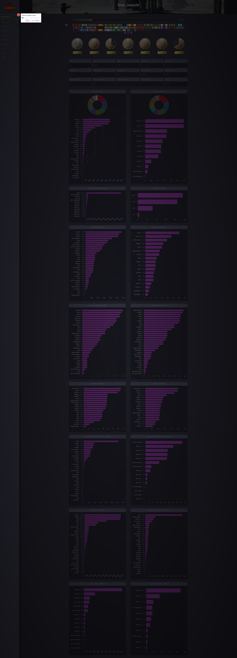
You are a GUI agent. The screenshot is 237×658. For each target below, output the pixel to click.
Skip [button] (27, 20)
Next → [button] (37, 20)
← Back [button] (32, 20)
